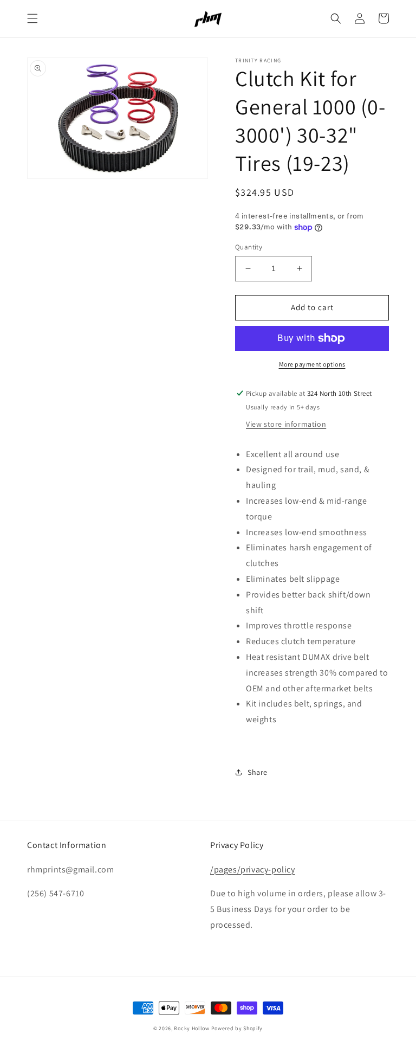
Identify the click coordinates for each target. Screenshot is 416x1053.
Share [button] (258, 772)
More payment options (312, 364)
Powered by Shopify (237, 1028)
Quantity (248, 247)
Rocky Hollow (191, 1028)
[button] (32, 18)
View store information (286, 424)
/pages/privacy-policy (252, 869)
